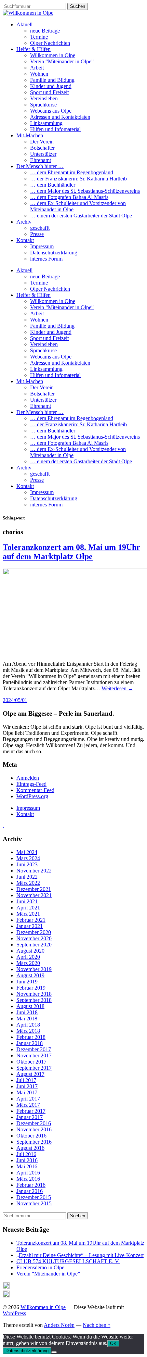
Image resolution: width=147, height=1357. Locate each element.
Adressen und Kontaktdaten (60, 117)
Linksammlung (46, 123)
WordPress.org (32, 796)
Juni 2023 (27, 864)
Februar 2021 (30, 920)
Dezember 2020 (33, 932)
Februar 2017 (30, 1111)
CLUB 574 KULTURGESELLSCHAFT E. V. (68, 1261)
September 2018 (34, 1000)
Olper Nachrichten (50, 43)
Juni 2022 (27, 877)
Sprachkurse (43, 105)
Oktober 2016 (31, 1136)
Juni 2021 (27, 901)
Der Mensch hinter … (40, 166)
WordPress (14, 1313)
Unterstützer (43, 154)
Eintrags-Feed (31, 784)
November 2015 (34, 1203)
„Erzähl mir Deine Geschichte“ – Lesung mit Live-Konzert (80, 1255)
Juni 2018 (27, 1012)
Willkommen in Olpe (52, 55)
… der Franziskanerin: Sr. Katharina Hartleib (78, 178)
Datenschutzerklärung (53, 252)
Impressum (42, 246)
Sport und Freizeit (49, 92)
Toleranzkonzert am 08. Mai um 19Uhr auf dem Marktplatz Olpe (71, 552)
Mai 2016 (26, 1166)
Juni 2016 (27, 1160)
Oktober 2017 (31, 1062)
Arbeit (37, 68)
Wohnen (39, 74)
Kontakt (25, 240)
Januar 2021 (29, 926)
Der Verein (42, 142)
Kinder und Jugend (50, 86)
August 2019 (30, 975)
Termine (39, 37)
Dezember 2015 (33, 1197)
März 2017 (28, 1105)
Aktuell (24, 24)
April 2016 (28, 1173)
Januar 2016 (29, 1191)
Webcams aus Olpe (50, 111)
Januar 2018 (29, 1043)
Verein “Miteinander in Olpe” (62, 61)
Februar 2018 (30, 1037)
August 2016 (30, 1148)
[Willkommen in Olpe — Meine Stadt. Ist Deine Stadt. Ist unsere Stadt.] (28, 13)
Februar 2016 (30, 1185)
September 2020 (34, 944)
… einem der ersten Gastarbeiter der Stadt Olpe (81, 215)
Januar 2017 (29, 1117)
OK (113, 1343)
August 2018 (30, 1006)
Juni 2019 (27, 981)
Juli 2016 (26, 1154)
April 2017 (28, 1099)
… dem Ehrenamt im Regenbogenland (71, 172)
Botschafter (42, 148)
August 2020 (30, 951)
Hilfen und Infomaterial (55, 129)
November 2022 (34, 871)
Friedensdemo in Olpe (40, 1267)
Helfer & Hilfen (33, 49)
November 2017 (34, 1055)
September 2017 (34, 1068)
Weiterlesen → (117, 688)
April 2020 (28, 957)
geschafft (40, 228)
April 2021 (28, 907)
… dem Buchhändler (52, 185)
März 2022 (28, 883)
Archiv (23, 222)
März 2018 (28, 1031)
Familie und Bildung (52, 80)
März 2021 (28, 914)
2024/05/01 (15, 700)
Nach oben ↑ (96, 1325)
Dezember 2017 (33, 1049)
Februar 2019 (30, 988)
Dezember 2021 (33, 889)
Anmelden (27, 778)
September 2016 (34, 1142)
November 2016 (34, 1129)
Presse (37, 234)
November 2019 (34, 969)
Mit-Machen (29, 135)
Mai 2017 (26, 1092)
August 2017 (30, 1074)
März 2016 (28, 1179)
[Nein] (54, 1352)
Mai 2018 (26, 1018)
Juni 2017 (27, 1086)
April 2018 (28, 1025)
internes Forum (46, 259)
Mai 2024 (26, 852)
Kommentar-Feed (35, 790)
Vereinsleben (44, 98)
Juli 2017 (26, 1080)
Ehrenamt (40, 160)
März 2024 (28, 858)
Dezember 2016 (33, 1123)
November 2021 (34, 895)
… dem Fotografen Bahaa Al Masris (69, 197)
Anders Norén (59, 1325)
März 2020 (28, 963)
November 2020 (34, 938)
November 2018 (34, 994)
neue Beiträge (45, 31)
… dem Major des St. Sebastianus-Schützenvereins (85, 191)
